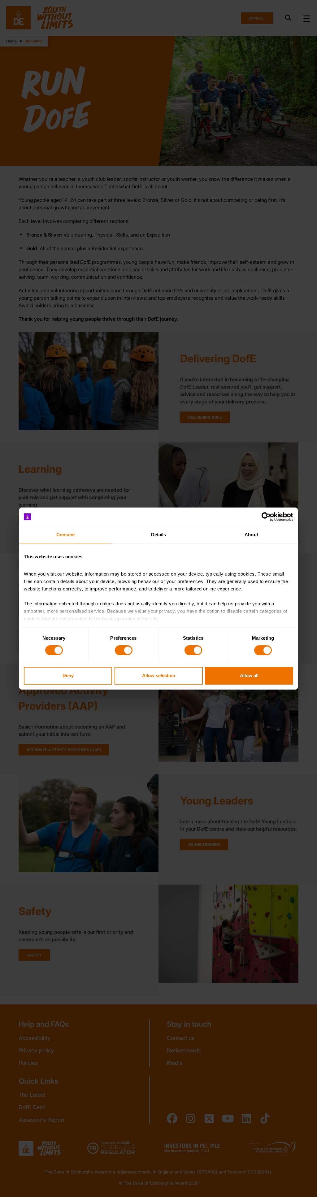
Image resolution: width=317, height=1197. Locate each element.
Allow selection (158, 675)
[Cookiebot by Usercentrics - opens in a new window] (266, 516)
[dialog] (158, 598)
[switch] (123, 650)
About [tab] (251, 534)
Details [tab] (158, 534)
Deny (68, 675)
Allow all (249, 675)
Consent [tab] (65, 534)
